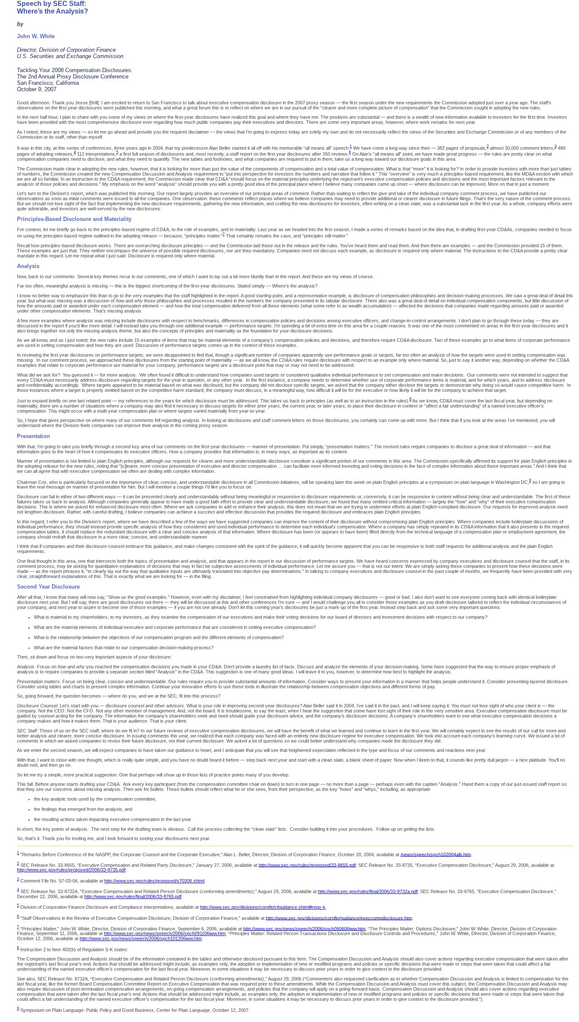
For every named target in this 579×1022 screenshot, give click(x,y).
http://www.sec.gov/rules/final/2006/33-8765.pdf (132, 896)
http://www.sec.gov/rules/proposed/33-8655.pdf (307, 864)
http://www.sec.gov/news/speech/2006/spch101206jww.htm (141, 938)
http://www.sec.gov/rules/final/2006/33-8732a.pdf (368, 891)
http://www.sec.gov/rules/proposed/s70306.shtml (154, 880)
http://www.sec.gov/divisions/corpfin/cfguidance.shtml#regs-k (263, 907)
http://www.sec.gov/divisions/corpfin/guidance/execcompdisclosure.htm (339, 917)
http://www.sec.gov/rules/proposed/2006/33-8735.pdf (71, 869)
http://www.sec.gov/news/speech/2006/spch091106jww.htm (164, 933)
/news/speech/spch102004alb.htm (436, 854)
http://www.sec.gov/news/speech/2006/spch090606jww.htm (304, 928)
